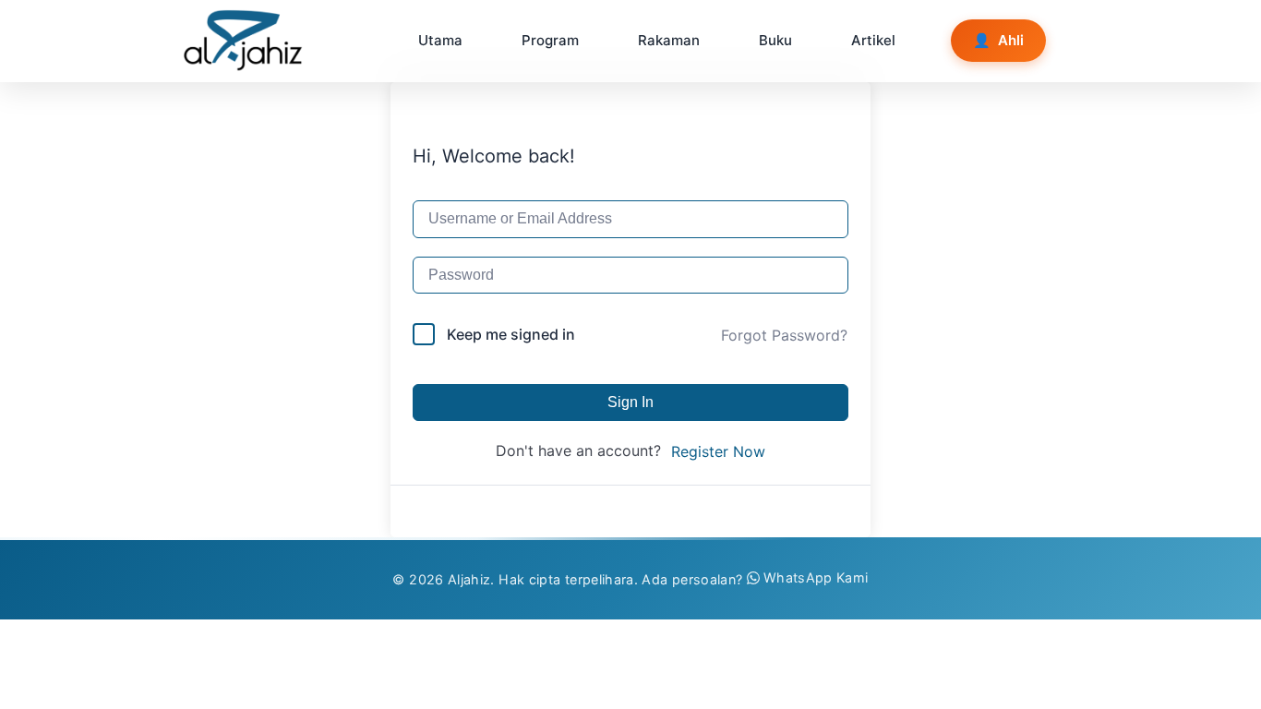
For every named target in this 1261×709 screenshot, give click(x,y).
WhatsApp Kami (816, 577)
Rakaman (669, 40)
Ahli (998, 40)
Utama (440, 40)
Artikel (873, 40)
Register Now (718, 451)
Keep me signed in (511, 334)
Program (550, 40)
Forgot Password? (784, 335)
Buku (775, 40)
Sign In (630, 402)
